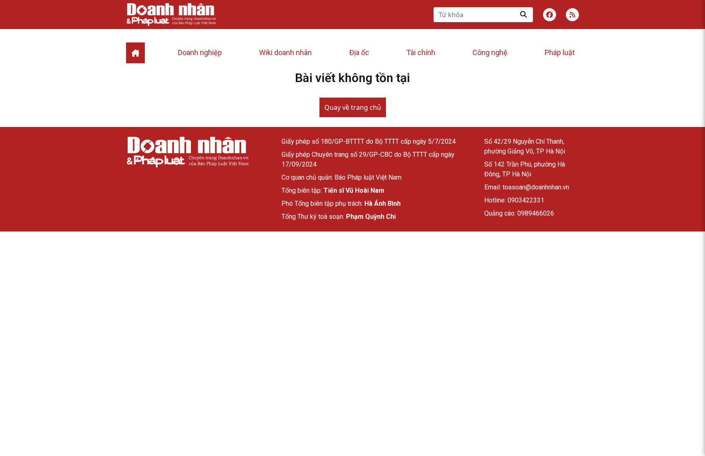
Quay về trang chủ (352, 107)
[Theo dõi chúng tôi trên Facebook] (549, 14)
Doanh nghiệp (200, 52)
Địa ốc (359, 52)
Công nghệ (490, 52)
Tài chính (420, 52)
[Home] (135, 52)
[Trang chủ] (187, 152)
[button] (572, 14)
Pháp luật (560, 52)
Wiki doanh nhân (285, 52)
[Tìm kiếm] (523, 14)
